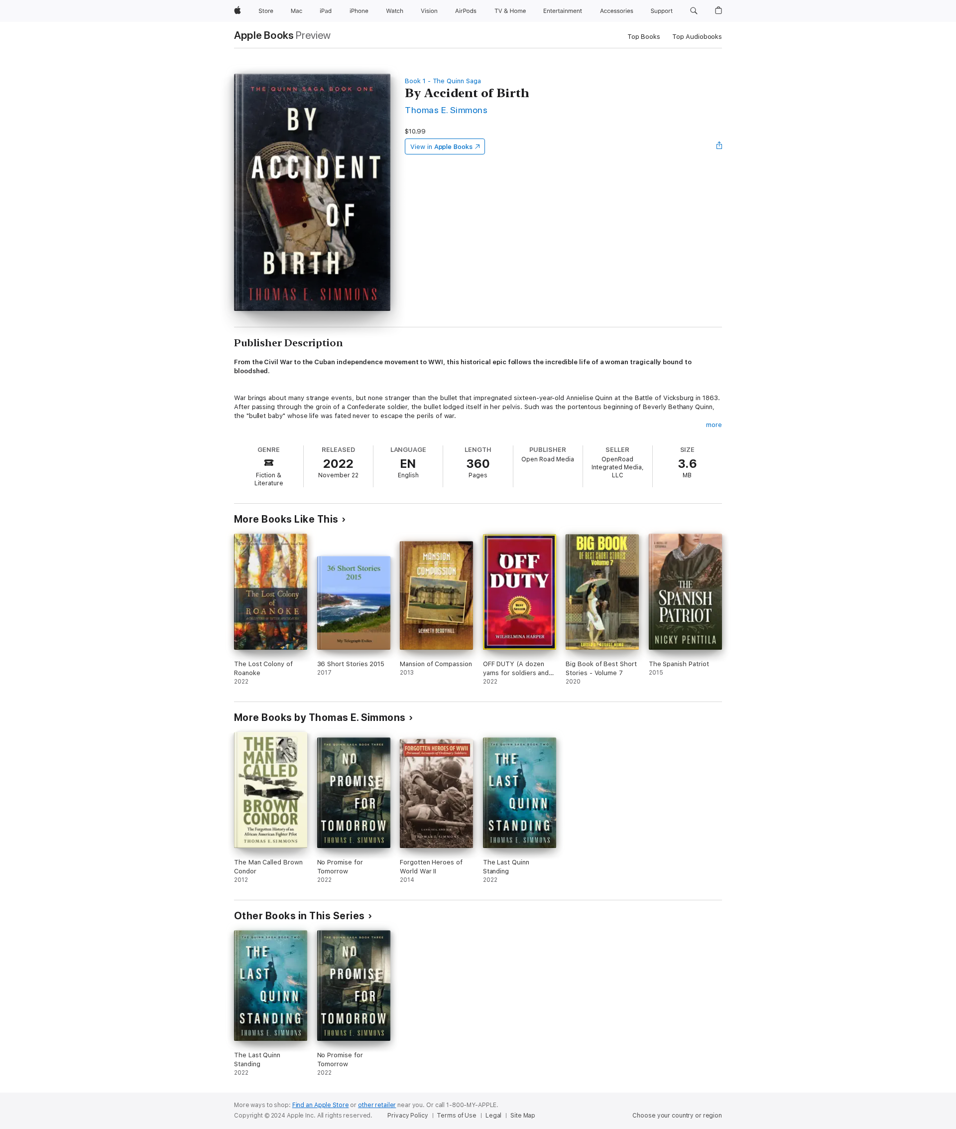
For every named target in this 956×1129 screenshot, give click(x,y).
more (714, 424)
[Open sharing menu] (719, 146)
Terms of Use (457, 1115)
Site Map (522, 1115)
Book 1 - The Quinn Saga (443, 81)
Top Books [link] (643, 36)
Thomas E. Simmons (446, 110)
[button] (694, 11)
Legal (493, 1115)
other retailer (377, 1105)
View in (441, 146)
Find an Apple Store (320, 1105)
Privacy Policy (407, 1115)
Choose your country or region (677, 1115)
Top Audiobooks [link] (697, 36)
